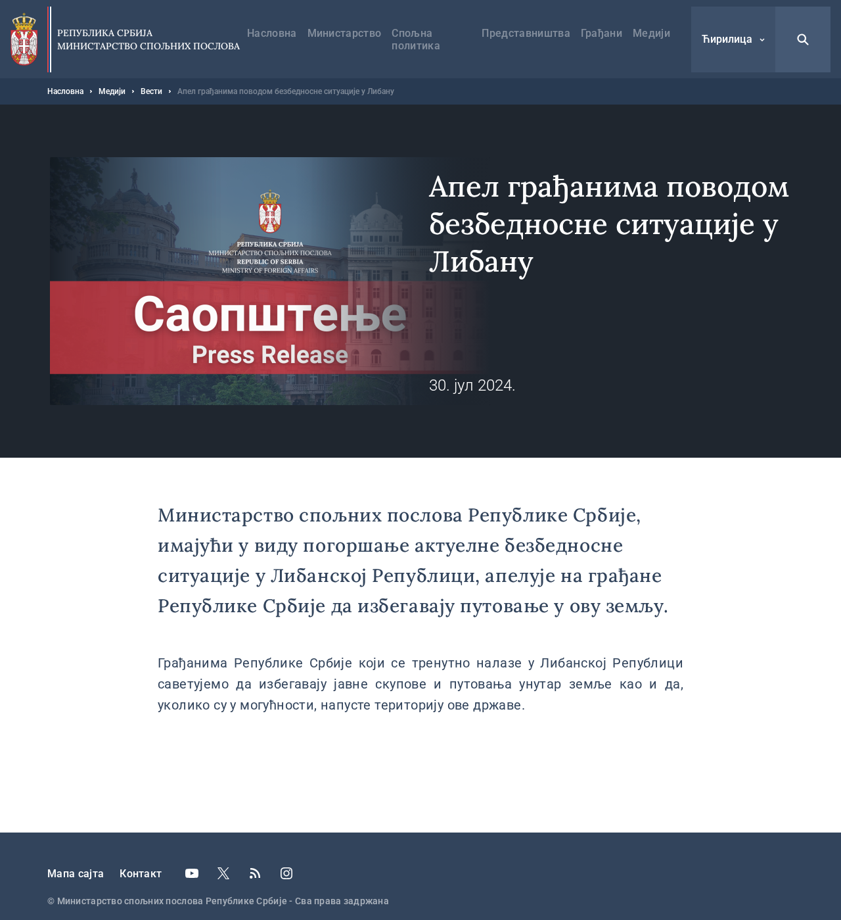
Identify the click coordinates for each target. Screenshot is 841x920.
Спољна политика (416, 39)
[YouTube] (191, 873)
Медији (651, 33)
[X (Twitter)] (223, 873)
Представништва (526, 33)
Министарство (344, 33)
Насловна (272, 33)
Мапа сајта (75, 873)
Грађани (601, 33)
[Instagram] (286, 873)
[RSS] (254, 873)
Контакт (141, 873)
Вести (151, 91)
